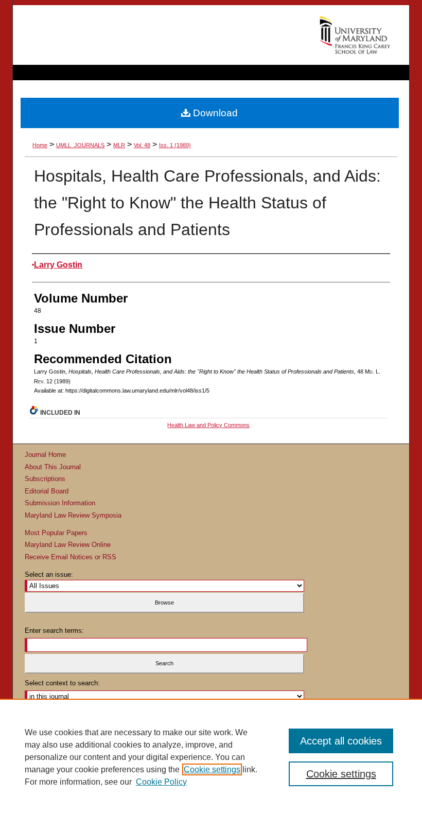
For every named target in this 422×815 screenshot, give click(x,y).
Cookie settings (212, 769)
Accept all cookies (341, 741)
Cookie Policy (161, 781)
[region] (211, 757)
